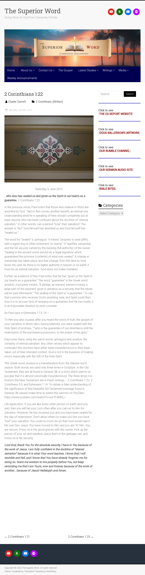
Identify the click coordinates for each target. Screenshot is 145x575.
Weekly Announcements (22, 78)
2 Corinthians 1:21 (17, 536)
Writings (107, 70)
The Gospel (65, 70)
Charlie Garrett (17, 101)
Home (11, 70)
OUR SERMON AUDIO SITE (116, 169)
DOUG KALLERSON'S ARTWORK (119, 133)
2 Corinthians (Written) (49, 101)
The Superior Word (32, 11)
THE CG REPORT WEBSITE (115, 114)
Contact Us (45, 70)
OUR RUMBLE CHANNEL (114, 151)
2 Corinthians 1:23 (81, 536)
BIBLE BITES (107, 188)
